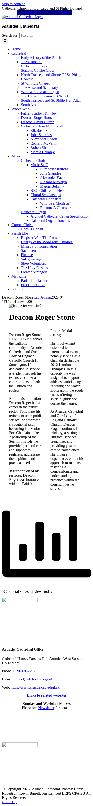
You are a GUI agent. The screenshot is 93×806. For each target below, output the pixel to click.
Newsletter (46, 708)
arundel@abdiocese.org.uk (33, 679)
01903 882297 (24, 671)
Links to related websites (47, 695)
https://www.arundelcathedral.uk (35, 687)
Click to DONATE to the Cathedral (44, 12)
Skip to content (13, 4)
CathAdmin (42, 297)
